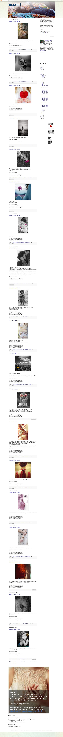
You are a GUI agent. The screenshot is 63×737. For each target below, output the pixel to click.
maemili (15, 5)
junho (42, 82)
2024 (42, 67)
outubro (43, 77)
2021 (42, 70)
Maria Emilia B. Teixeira (14, 21)
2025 (42, 66)
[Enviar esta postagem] (31, 49)
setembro (43, 78)
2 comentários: (28, 49)
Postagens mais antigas (34, 661)
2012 (42, 117)
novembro (43, 76)
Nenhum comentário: (29, 81)
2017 (42, 111)
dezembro (43, 75)
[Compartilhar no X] (11, 50)
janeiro (43, 110)
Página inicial (23, 661)
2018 (42, 74)
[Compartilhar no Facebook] (12, 50)
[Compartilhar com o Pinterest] (13, 50)
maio (42, 83)
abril (42, 84)
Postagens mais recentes (12, 661)
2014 (42, 115)
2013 (42, 116)
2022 (42, 69)
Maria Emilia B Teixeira (14, 320)
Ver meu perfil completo (43, 50)
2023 (42, 68)
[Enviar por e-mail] (9, 50)
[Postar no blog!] (10, 50)
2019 (42, 73)
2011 (42, 118)
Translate (46, 32)
